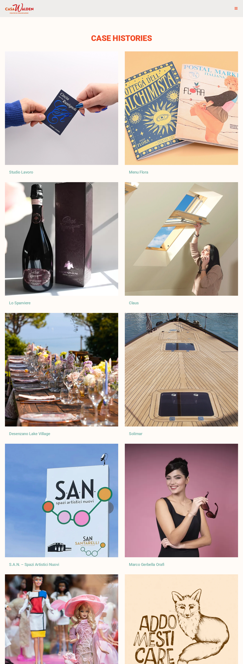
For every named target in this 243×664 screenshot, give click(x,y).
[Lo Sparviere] (61, 184)
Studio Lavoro (21, 172)
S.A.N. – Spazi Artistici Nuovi (34, 564)
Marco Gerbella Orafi (146, 564)
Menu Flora (138, 172)
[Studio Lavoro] (61, 53)
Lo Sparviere (20, 303)
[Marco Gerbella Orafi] (181, 446)
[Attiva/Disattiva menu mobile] (236, 8)
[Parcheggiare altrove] (181, 576)
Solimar (135, 433)
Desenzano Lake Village (29, 433)
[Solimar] (181, 315)
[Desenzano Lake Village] (61, 315)
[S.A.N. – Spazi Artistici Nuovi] (61, 446)
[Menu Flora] (181, 53)
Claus (134, 303)
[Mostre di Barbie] (61, 576)
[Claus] (181, 184)
